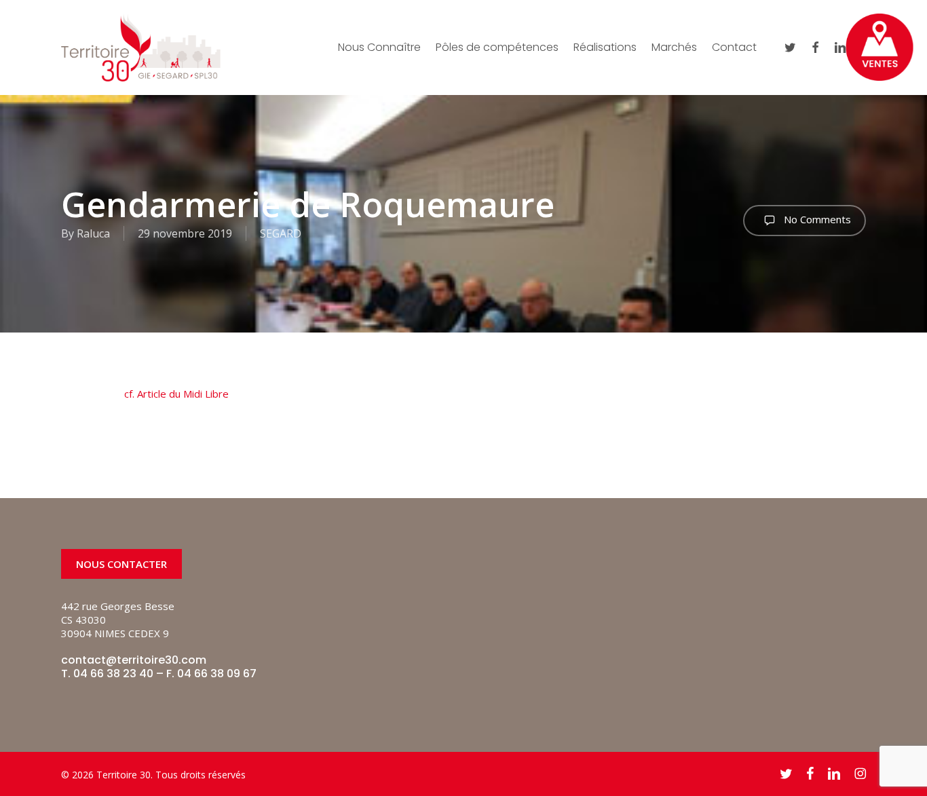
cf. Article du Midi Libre (176, 393)
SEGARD (280, 233)
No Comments (816, 219)
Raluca (93, 233)
